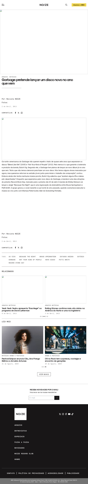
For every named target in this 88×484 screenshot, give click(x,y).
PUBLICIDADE (73, 473)
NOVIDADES (19, 448)
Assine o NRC (79, 5)
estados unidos (66, 256)
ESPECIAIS (19, 436)
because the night (27, 256)
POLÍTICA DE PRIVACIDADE (31, 473)
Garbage (12, 260)
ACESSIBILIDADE (55, 473)
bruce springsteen (48, 256)
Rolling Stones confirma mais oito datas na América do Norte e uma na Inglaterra (64, 309)
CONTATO (11, 473)
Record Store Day (16, 263)
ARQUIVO (18, 425)
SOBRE (17, 459)
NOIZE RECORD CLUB (23, 453)
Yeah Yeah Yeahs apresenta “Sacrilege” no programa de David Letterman (22, 309)
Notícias (12, 77)
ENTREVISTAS (20, 431)
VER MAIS (44, 374)
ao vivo (12, 256)
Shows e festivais (52, 355)
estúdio (80, 256)
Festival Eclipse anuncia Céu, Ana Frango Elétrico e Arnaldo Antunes (21, 359)
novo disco (50, 260)
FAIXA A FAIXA (21, 442)
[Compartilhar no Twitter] (18, 113)
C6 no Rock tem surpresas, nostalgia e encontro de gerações (63, 359)
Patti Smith (64, 260)
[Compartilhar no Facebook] (15, 113)
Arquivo (5, 77)
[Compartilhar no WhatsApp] (22, 113)
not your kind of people (30, 260)
